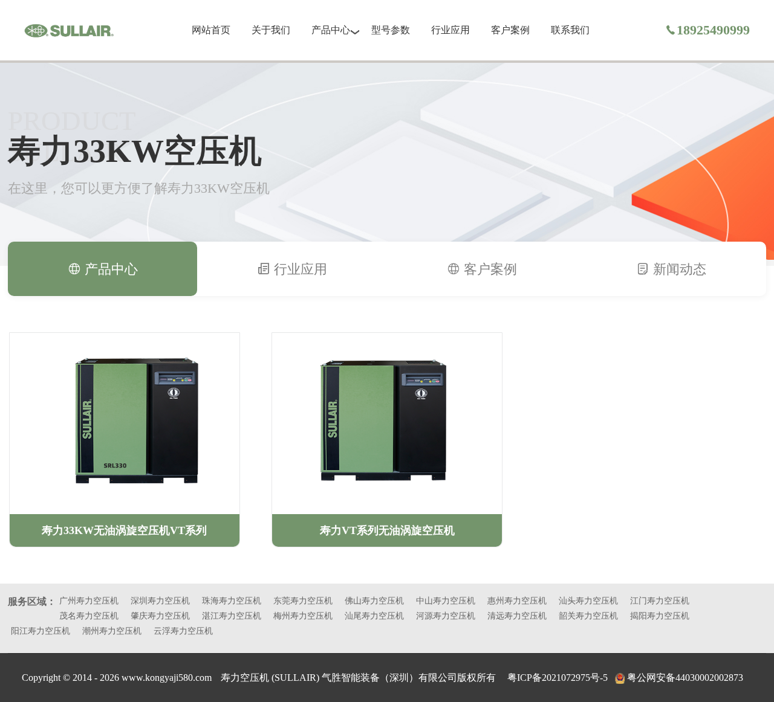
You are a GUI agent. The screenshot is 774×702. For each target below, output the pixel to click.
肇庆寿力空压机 (160, 615)
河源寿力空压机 (445, 615)
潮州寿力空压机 (111, 631)
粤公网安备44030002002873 (685, 677)
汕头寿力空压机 (588, 600)
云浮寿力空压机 (183, 631)
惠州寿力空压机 (517, 600)
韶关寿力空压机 (588, 615)
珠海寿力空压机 (231, 600)
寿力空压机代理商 (69, 30)
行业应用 (450, 30)
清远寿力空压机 (517, 615)
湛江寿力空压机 (231, 615)
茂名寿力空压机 (89, 615)
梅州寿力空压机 (303, 615)
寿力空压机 (246, 677)
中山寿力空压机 (445, 600)
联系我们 (570, 30)
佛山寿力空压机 (374, 600)
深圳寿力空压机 (160, 600)
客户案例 (510, 30)
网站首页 (211, 30)
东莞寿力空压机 (303, 600)
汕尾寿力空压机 (374, 615)
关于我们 (271, 30)
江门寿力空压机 (659, 600)
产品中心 (330, 30)
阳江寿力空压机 (40, 631)
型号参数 (390, 30)
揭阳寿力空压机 (659, 615)
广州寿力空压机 (89, 600)
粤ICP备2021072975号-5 (557, 677)
